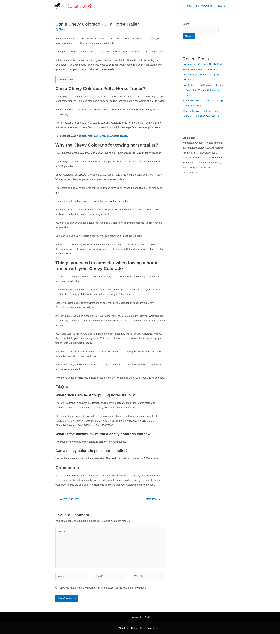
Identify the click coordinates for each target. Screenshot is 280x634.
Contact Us (137, 628)
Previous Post (69, 499)
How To (221, 5)
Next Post (153, 499)
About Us (124, 628)
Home (188, 5)
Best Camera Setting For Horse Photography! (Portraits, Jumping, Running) (201, 74)
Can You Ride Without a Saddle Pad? (203, 64)
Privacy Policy (154, 628)
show (71, 80)
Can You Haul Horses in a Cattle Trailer (104, 136)
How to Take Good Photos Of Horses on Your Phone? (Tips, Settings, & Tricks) (203, 90)
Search (186, 24)
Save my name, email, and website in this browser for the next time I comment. (103, 587)
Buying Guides (204, 5)
